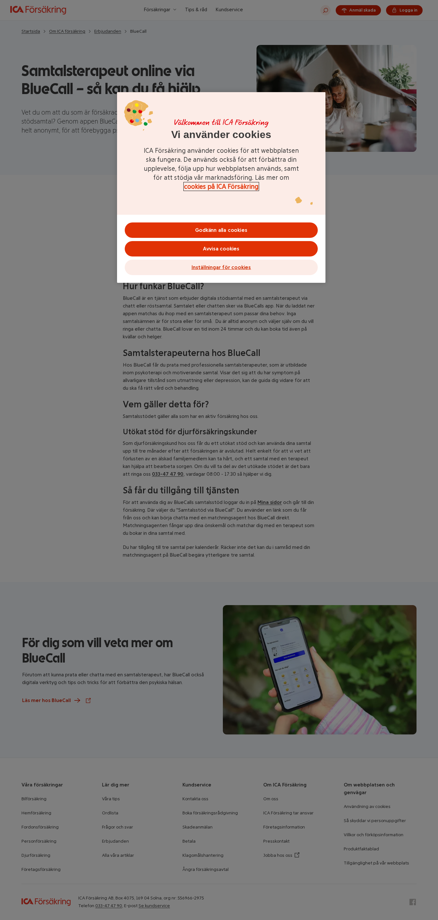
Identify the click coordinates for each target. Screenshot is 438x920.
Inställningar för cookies (221, 267)
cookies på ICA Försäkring (221, 186)
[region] (221, 187)
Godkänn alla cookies (221, 230)
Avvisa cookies (221, 249)
